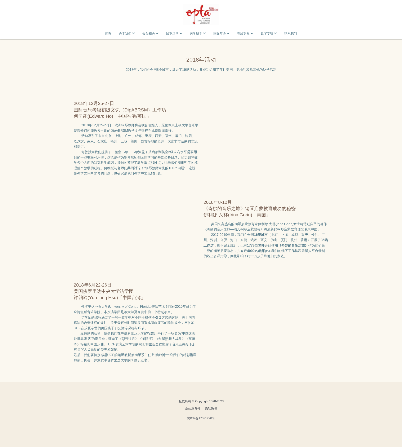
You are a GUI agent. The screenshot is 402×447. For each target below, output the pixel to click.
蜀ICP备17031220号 (201, 418)
